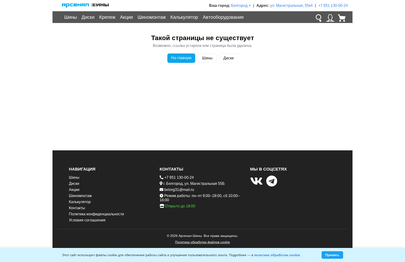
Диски (88, 17)
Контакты (77, 208)
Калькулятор (184, 17)
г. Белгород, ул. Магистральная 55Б (194, 184)
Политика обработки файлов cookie (202, 242)
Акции (126, 17)
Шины (70, 17)
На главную (181, 58)
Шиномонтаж (152, 17)
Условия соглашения (87, 220)
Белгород (239, 6)
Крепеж (107, 17)
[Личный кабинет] (330, 17)
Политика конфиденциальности (96, 214)
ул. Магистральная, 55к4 (291, 6)
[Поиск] (318, 17)
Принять (332, 255)
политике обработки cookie (277, 255)
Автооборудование (223, 17)
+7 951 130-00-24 (333, 6)
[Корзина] (342, 17)
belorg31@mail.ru (179, 190)
